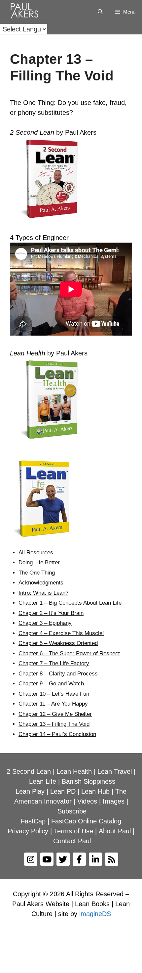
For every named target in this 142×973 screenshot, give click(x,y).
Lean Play (30, 791)
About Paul (115, 831)
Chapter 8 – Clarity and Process (58, 674)
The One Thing (36, 573)
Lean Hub (95, 791)
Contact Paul (72, 841)
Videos (87, 801)
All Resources (35, 552)
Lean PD (63, 791)
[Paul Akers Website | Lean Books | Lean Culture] (26, 12)
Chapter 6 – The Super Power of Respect (69, 653)
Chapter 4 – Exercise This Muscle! (61, 633)
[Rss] (111, 859)
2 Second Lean (29, 771)
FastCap (33, 821)
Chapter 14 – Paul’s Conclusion (57, 734)
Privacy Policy (28, 831)
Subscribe (72, 811)
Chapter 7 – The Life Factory (53, 663)
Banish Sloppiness (88, 781)
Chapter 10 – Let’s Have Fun (53, 694)
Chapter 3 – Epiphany (45, 623)
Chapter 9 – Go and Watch (51, 683)
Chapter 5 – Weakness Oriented (58, 643)
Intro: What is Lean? (43, 593)
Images (113, 801)
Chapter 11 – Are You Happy (53, 704)
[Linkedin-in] (95, 859)
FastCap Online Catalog (86, 821)
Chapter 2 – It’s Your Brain (51, 613)
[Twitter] (63, 859)
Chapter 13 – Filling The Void (53, 724)
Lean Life (42, 781)
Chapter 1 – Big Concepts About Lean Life (70, 603)
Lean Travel (114, 771)
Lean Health (74, 771)
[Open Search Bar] (100, 12)
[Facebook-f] (79, 859)
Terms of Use (73, 831)
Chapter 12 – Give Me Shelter (55, 714)
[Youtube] (46, 859)
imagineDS (95, 913)
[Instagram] (30, 859)
